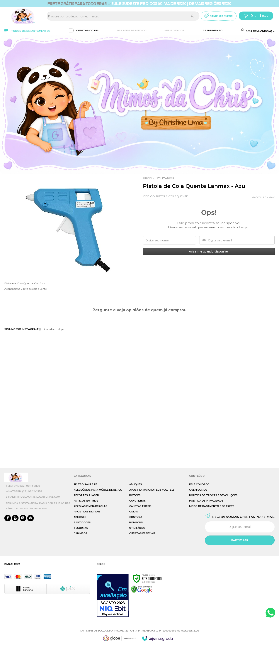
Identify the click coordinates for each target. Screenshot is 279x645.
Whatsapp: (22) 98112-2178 (24, 491)
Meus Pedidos (174, 30)
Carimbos (80, 533)
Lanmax (269, 197)
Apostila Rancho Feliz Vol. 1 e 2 (151, 489)
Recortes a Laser (86, 495)
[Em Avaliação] (113, 595)
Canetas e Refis (140, 506)
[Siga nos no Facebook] (7, 518)
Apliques (80, 517)
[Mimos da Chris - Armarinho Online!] (24, 16)
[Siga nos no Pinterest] (30, 518)
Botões (135, 495)
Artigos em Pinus (86, 500)
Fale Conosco (199, 484)
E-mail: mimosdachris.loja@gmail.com (33, 496)
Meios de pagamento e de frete (211, 506)
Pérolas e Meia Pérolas (90, 506)
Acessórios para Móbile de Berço (98, 489)
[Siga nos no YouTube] (15, 518)
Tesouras (81, 527)
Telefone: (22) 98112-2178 (23, 485)
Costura (135, 517)
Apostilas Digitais (87, 511)
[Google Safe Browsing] (142, 589)
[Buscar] (192, 16)
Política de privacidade (206, 500)
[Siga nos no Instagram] (23, 518)
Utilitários (165, 178)
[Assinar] (240, 540)
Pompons (136, 522)
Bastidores (82, 522)
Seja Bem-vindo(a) (258, 31)
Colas (133, 511)
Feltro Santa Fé (85, 484)
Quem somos (198, 489)
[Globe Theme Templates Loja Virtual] (119, 638)
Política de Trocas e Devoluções (213, 495)
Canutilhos (137, 500)
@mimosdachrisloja (51, 329)
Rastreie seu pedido (131, 30)
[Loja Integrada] (157, 638)
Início (147, 178)
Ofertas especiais (142, 533)
